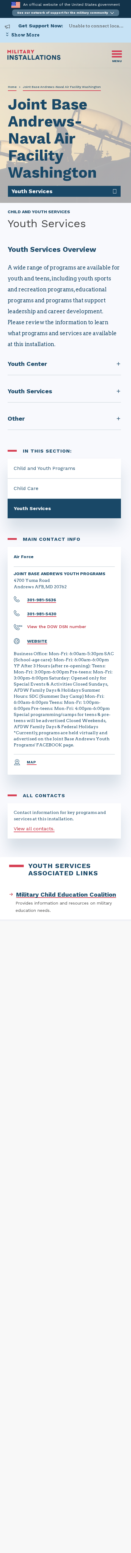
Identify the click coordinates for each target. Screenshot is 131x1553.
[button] (65, 12)
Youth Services (32, 508)
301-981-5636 (41, 599)
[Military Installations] (34, 58)
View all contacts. (34, 829)
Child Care (26, 488)
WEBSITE (37, 641)
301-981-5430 (41, 613)
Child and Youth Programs (44, 468)
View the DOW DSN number (56, 626)
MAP (32, 762)
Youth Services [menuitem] (32, 191)
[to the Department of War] (15, 4)
